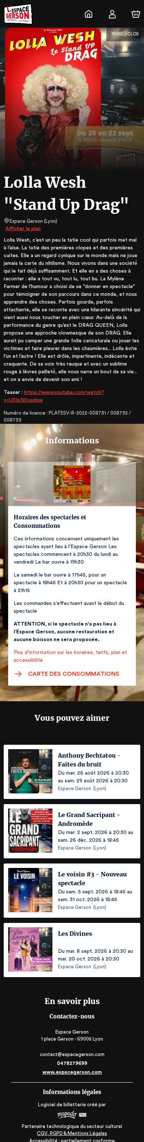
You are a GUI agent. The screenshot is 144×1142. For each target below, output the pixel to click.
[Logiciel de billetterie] (72, 1115)
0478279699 (72, 1063)
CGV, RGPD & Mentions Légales (72, 1133)
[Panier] (135, 14)
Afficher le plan (23, 228)
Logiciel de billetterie (62, 1104)
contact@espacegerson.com (72, 1054)
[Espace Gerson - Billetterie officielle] (88, 14)
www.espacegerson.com (72, 1072)
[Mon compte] (112, 14)
